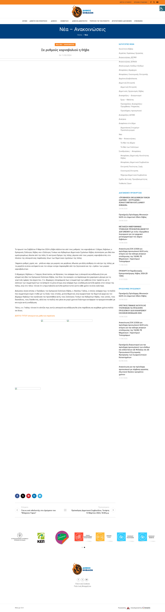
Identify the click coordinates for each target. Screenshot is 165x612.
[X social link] (154, 2)
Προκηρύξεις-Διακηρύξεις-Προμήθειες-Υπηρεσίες (132, 105)
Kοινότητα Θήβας (126, 49)
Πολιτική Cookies (82, 584)
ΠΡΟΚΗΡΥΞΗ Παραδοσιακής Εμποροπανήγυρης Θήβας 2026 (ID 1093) (133, 273)
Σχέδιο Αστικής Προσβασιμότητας (133, 179)
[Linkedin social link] (34, 496)
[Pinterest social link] (28, 496)
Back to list (65, 510)
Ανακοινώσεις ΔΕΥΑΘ (128, 57)
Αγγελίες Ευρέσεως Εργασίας (131, 53)
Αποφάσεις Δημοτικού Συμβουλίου (135, 162)
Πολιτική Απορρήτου (82, 586)
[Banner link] (20, 537)
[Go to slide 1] (82, 547)
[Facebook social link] (151, 2)
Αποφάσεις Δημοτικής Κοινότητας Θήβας (135, 157)
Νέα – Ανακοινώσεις (66, 44)
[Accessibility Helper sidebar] (162, 8)
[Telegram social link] (40, 496)
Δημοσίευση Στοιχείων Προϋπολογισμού (130, 129)
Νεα (86, 35)
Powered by (122, 608)
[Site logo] (82, 11)
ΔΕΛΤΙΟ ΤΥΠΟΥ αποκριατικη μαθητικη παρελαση (35, 316)
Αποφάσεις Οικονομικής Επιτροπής (133, 74)
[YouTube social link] (157, 2)
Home (79, 35)
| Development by (136, 608)
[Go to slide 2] (84, 547)
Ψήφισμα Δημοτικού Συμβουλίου (134, 175)
